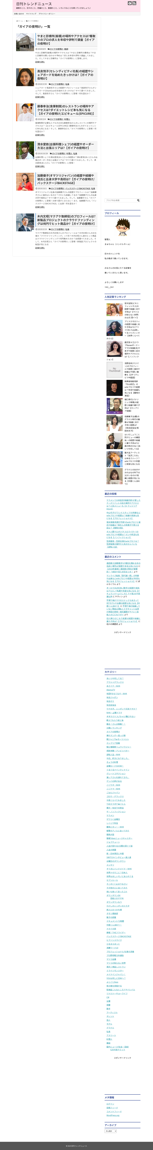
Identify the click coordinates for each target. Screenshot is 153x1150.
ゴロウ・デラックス (115, 796)
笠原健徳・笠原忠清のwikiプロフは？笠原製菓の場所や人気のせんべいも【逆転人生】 (123, 544)
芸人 (108, 1020)
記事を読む (40, 61)
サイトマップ (31, 13)
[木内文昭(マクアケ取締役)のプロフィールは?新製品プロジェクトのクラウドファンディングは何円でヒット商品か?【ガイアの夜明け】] (25, 222)
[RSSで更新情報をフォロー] (134, 3)
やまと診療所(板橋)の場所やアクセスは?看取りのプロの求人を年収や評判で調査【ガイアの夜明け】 (66, 39)
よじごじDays (112, 982)
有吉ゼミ (110, 701)
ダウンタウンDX (113, 895)
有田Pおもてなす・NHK (117, 693)
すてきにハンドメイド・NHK (119, 868)
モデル (109, 1023)
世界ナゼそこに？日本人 (117, 872)
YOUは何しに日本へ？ (116, 978)
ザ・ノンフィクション (116, 811)
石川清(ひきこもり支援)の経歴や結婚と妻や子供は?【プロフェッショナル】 (123, 620)
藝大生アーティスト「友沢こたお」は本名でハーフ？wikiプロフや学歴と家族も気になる (132, 458)
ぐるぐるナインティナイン (118, 769)
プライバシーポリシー (47, 13)
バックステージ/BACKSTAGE (77, 188)
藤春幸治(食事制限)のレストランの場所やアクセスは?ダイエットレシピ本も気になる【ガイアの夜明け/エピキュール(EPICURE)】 (66, 110)
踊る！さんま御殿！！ (116, 724)
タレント (110, 1016)
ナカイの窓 (111, 928)
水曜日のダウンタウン (116, 861)
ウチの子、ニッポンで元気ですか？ (122, 708)
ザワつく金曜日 (113, 819)
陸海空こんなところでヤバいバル (121, 989)
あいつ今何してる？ (115, 678)
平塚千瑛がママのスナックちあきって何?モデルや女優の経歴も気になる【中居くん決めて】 (123, 603)
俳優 (108, 1004)
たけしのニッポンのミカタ (118, 905)
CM (108, 997)
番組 (108, 1042)
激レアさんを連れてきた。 (118, 777)
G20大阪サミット (117, 1049)
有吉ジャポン (112, 697)
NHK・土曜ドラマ (114, 712)
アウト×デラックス (115, 682)
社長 (67, 84)
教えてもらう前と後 (115, 720)
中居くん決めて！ (114, 924)
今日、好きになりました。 (118, 758)
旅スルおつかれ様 (114, 909)
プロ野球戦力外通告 (115, 955)
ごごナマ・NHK (113, 788)
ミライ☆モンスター (115, 970)
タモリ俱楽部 (112, 913)
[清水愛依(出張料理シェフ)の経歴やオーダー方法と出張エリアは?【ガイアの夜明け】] (25, 150)
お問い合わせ (19, 13)
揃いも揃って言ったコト (117, 891)
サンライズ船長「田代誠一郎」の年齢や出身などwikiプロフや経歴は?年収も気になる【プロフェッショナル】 (123, 578)
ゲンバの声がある (114, 781)
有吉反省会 (111, 705)
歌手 (108, 1008)
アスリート (111, 1035)
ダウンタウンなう (114, 902)
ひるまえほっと (113, 943)
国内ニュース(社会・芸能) (118, 1046)
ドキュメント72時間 (115, 921)
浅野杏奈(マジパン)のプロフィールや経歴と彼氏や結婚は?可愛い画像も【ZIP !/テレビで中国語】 (132, 370)
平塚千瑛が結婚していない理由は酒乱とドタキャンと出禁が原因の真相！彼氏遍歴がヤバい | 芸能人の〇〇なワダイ (123, 610)
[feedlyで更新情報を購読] (130, 3)
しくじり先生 (112, 823)
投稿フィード (112, 1107)
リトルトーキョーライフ (117, 993)
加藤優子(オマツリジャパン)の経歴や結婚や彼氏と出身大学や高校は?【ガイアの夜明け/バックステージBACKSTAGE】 (65, 179)
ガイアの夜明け (56, 48)
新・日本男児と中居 (115, 853)
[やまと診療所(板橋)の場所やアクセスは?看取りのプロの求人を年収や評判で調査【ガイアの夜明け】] (25, 42)
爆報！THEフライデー (116, 932)
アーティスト (112, 1012)
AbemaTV (111, 689)
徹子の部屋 (111, 917)
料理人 (67, 119)
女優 (108, 1001)
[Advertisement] (122, 105)
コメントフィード (114, 1111)
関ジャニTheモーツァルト (118, 739)
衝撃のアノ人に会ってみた (118, 830)
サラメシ (110, 815)
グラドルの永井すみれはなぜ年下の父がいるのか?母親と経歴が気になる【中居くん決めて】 (132, 476)
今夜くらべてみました (116, 800)
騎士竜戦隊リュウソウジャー (119, 746)
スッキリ (110, 864)
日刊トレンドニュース (34, 3)
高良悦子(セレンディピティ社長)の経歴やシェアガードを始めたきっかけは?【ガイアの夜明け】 (65, 74)
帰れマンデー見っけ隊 (116, 735)
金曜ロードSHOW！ (115, 765)
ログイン (110, 1103)
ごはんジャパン (113, 792)
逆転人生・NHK (113, 754)
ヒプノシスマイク (114, 940)
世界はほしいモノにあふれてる (120, 876)
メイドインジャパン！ (116, 974)
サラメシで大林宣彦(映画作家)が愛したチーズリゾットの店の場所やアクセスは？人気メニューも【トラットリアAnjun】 (123, 504)
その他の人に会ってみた (117, 887)
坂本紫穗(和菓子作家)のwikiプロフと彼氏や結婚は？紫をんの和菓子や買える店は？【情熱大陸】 (123, 525)
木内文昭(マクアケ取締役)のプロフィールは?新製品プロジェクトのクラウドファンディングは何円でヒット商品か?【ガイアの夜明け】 (66, 220)
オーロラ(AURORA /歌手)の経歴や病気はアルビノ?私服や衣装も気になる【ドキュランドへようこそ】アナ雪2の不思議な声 (123, 592)
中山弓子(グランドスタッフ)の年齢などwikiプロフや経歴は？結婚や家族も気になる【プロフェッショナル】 (123, 515)
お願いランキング (114, 727)
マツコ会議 (111, 959)
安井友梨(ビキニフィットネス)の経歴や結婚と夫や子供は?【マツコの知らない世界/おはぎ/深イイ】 (132, 310)
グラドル (110, 1027)
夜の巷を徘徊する (114, 985)
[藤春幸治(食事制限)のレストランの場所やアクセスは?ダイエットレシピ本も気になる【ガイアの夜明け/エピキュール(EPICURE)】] (25, 112)
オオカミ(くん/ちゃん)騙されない (121, 716)
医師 (66, 48)
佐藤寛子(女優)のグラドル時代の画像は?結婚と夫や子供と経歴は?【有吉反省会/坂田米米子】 (132, 423)
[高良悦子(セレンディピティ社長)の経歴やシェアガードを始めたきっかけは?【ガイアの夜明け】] (25, 77)
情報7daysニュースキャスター (119, 838)
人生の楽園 (111, 849)
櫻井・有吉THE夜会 (115, 807)
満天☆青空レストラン (116, 966)
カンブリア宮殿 (113, 743)
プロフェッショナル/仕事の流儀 (120, 951)
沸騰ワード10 (112, 947)
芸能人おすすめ (117, 898)
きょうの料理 (112, 762)
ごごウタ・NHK (113, 784)
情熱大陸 (110, 834)
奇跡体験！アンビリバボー (118, 750)
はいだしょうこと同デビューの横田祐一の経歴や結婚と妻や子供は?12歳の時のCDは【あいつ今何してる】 (132, 441)
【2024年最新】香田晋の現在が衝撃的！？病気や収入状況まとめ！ (122, 570)
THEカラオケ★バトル (116, 804)
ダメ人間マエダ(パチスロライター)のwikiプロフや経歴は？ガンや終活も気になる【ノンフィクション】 (123, 534)
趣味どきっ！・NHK (115, 826)
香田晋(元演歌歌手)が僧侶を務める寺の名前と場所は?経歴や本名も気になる (123, 564)
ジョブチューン (113, 842)
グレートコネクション (116, 773)
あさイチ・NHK (113, 685)
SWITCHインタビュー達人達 (119, 857)
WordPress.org (113, 1115)
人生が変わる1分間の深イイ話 (119, 845)
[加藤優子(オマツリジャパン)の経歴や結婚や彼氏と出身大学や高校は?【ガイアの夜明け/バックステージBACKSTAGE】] (25, 182)
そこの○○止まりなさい (117, 883)
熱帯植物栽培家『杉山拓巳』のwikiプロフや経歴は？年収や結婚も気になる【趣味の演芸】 (132, 388)
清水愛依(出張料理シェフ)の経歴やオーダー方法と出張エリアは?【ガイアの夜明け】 (65, 146)
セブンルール (112, 880)
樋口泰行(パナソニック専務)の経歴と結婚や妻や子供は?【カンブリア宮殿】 (132, 405)
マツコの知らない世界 (116, 963)
